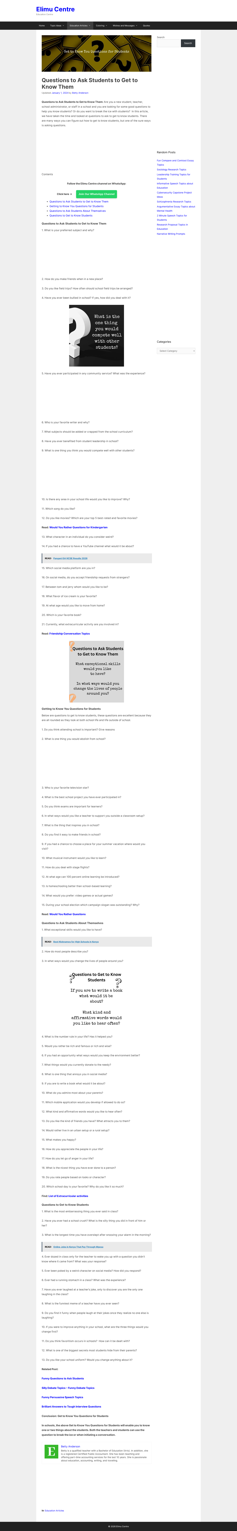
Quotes (146, 25)
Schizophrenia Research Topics (174, 201)
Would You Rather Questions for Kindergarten (78, 527)
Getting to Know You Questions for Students (77, 206)
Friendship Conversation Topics (69, 633)
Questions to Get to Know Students (71, 215)
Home (42, 25)
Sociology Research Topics (171, 169)
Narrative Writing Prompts (171, 233)
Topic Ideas (55, 25)
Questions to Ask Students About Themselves (78, 210)
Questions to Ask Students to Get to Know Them (79, 201)
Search (161, 37)
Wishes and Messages (124, 25)
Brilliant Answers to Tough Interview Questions (71, 1406)
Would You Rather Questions (67, 914)
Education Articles (79, 25)
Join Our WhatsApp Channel (97, 194)
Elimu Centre (55, 9)
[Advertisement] (96, 152)
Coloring (100, 25)
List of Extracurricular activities (68, 1196)
